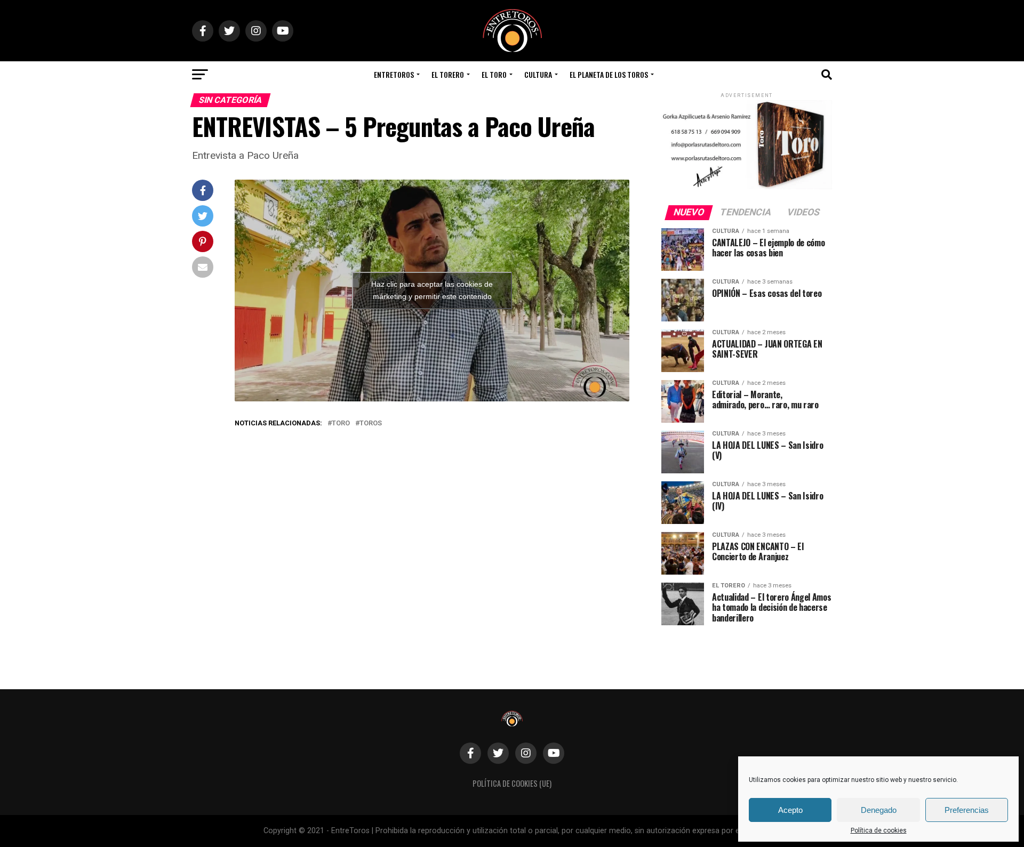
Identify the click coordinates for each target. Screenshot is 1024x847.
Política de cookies (879, 830)
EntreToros (394, 74)
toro (341, 423)
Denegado (879, 809)
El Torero (447, 74)
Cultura (538, 74)
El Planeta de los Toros (609, 74)
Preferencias (967, 809)
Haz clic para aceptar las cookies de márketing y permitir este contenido (432, 290)
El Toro (494, 74)
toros (370, 423)
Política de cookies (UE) (512, 783)
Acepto (790, 809)
